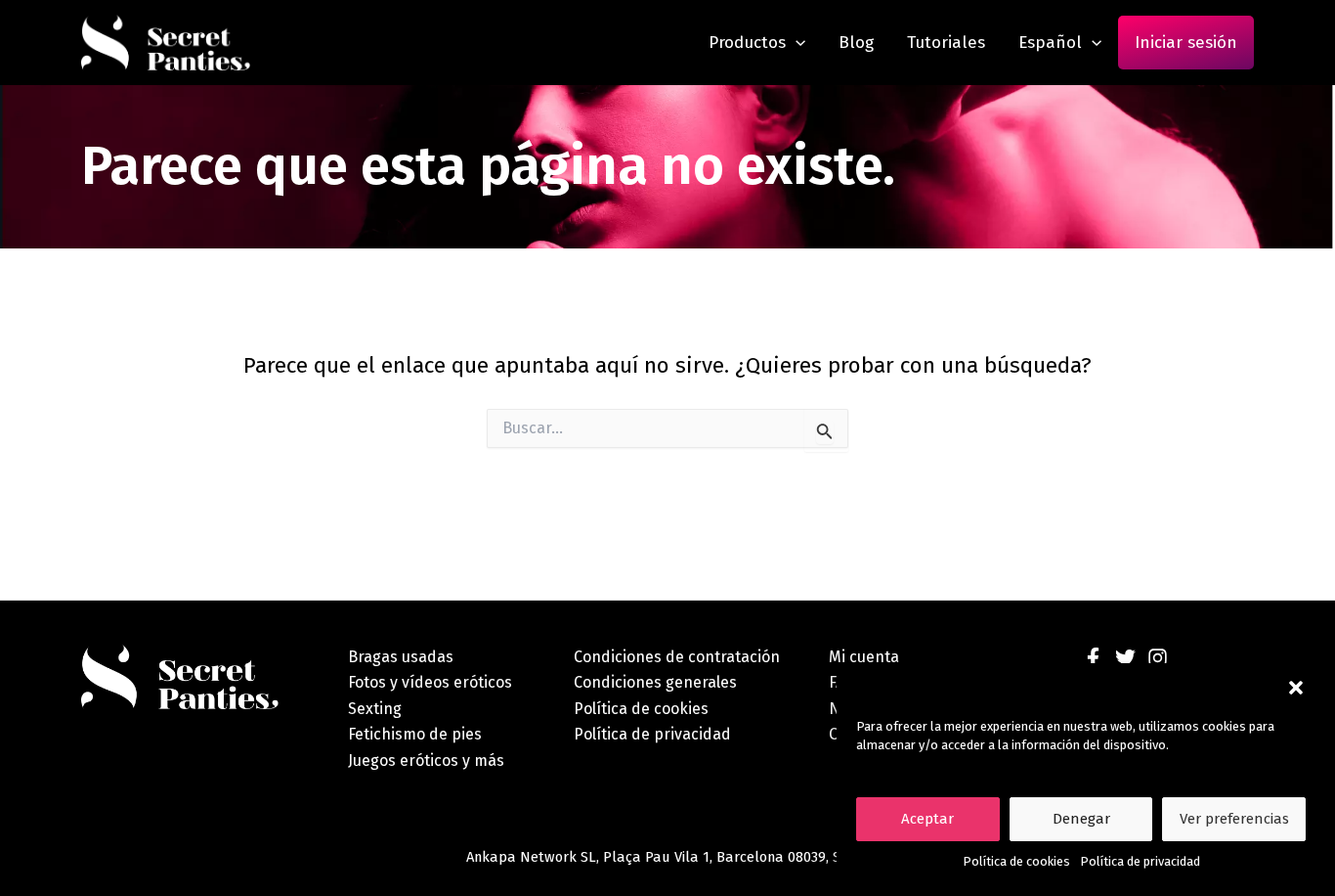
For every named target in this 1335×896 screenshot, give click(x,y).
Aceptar (927, 819)
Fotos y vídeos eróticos (430, 682)
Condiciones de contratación (677, 657)
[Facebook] (1093, 658)
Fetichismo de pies (415, 734)
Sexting (375, 708)
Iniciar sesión (1186, 42)
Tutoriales (946, 42)
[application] (795, 42)
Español (1050, 42)
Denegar (1081, 819)
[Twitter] (1125, 658)
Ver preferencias (1234, 819)
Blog (856, 42)
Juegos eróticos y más (426, 760)
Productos (747, 42)
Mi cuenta (864, 657)
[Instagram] (1157, 658)
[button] (1296, 687)
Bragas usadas (400, 657)
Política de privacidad (1140, 861)
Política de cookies (1016, 861)
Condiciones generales (655, 682)
